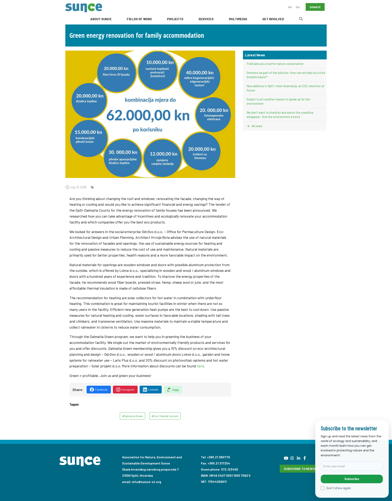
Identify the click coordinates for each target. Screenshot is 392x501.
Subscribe (351, 479)
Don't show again (338, 488)
